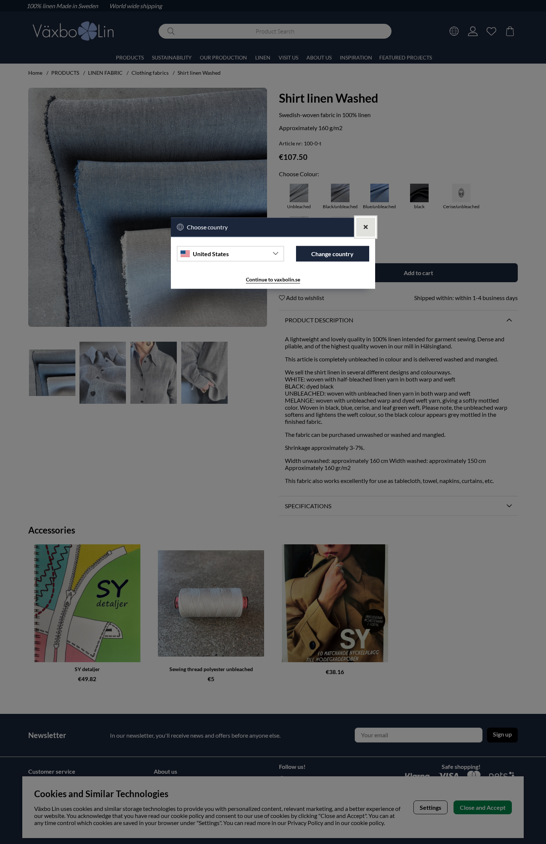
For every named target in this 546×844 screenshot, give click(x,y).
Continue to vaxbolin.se (273, 280)
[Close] (365, 227)
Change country (332, 253)
